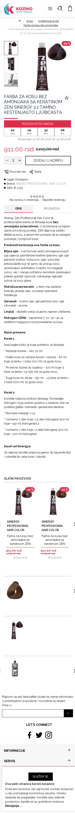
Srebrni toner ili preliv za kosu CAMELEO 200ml (45, 663)
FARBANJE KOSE (48, 21)
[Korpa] (70, 8)
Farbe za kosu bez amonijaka (41, 25)
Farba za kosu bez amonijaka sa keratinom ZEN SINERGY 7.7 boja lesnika (55, 543)
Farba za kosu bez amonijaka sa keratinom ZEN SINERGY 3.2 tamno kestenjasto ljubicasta (46, 625)
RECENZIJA (52, 208)
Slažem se (40, 776)
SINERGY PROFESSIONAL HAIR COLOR (41, 183)
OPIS (18, 208)
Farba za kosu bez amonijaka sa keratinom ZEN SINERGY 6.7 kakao (20, 542)
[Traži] (60, 8)
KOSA (29, 21)
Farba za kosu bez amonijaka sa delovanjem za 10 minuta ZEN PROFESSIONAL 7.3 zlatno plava (46, 585)
